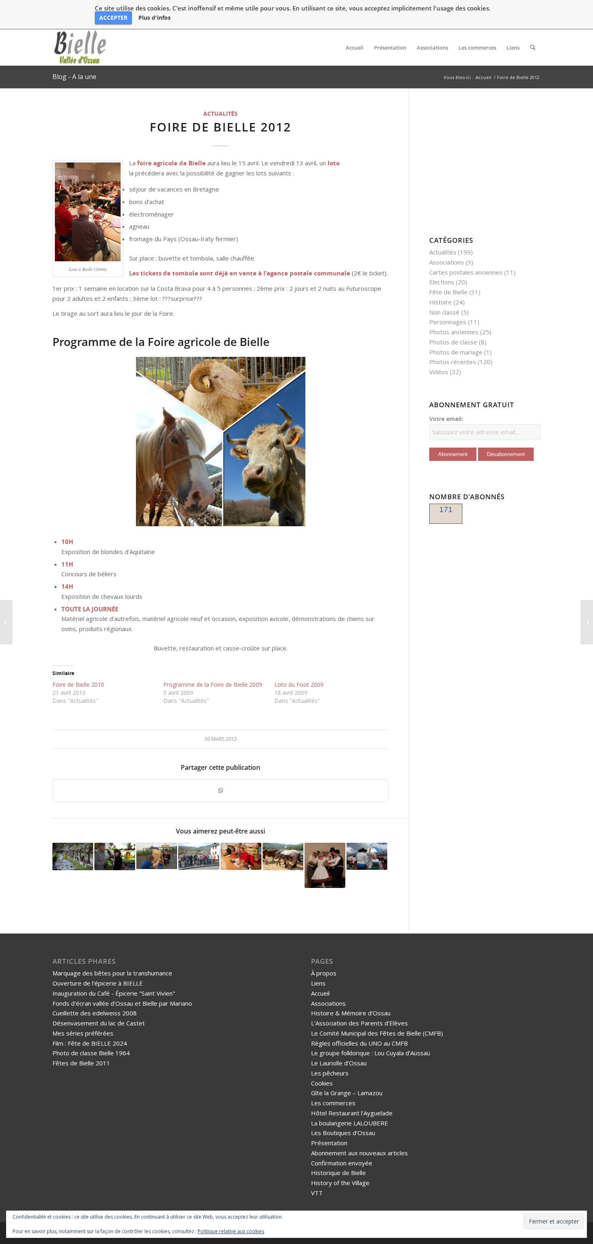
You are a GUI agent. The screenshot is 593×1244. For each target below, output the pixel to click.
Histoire (440, 302)
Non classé (444, 312)
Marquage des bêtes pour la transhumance (112, 973)
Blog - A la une (74, 76)
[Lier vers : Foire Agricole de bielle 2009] (367, 856)
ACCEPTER (113, 17)
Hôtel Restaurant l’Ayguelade (352, 1113)
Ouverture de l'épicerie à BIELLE (97, 983)
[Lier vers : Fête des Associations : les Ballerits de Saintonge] (325, 865)
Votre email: (446, 419)
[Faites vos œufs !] (6, 622)
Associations (446, 262)
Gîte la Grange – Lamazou (346, 1093)
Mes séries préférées (82, 1033)
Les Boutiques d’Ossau (343, 1133)
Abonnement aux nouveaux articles (359, 1153)
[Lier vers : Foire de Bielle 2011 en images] (283, 856)
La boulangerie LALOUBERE (349, 1123)
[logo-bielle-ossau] (80, 47)
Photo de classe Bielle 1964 (91, 1053)
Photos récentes (452, 362)
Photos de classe (453, 342)
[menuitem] (354, 47)
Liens (318, 983)
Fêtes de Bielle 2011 (81, 1063)
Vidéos (438, 372)
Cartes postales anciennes (466, 272)
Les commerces (333, 1103)
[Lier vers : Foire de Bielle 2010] (198, 856)
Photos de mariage (455, 352)
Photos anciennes (453, 332)
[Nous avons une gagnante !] (586, 622)
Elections (441, 282)
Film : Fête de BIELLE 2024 (89, 1043)
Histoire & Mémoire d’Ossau (350, 1013)
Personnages (447, 322)
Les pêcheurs (330, 1073)
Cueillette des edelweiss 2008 (94, 1013)
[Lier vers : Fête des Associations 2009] (156, 856)
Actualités (220, 113)
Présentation (329, 1143)
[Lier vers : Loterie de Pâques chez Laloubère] (114, 856)
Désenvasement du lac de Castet (98, 1023)
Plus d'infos (154, 18)
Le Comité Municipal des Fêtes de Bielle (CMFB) (377, 1033)
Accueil (320, 993)
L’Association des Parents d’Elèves (359, 1023)
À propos (323, 973)
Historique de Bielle (338, 1173)
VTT (317, 1193)
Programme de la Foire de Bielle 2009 (212, 684)
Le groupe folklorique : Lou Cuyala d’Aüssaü (370, 1053)
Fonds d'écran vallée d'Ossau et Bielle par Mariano (122, 1003)
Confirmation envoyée (341, 1163)
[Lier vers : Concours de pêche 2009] (72, 856)
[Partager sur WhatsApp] (220, 790)
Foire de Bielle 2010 (78, 684)
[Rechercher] (533, 47)
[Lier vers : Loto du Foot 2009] (241, 856)
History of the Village (340, 1183)
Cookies (322, 1083)
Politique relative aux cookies (231, 1231)
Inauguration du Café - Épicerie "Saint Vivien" (113, 993)
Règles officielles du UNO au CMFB (359, 1043)
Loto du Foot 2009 (299, 684)
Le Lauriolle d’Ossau (339, 1063)
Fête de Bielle (448, 292)
